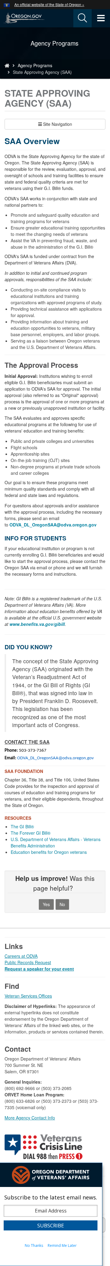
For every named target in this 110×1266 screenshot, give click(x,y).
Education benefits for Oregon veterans (49, 852)
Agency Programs (35, 65)
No (62, 904)
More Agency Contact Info (30, 1118)
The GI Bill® (22, 826)
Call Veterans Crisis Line (44, 1148)
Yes (46, 904)
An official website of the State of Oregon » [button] (49, 4)
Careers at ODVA (21, 956)
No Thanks (34, 1245)
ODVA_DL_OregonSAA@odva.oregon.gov (55, 758)
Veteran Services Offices (28, 996)
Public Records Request (28, 962)
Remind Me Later (62, 1245)
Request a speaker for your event (39, 969)
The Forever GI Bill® (30, 833)
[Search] (82, 18)
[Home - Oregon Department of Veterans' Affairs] (7, 65)
